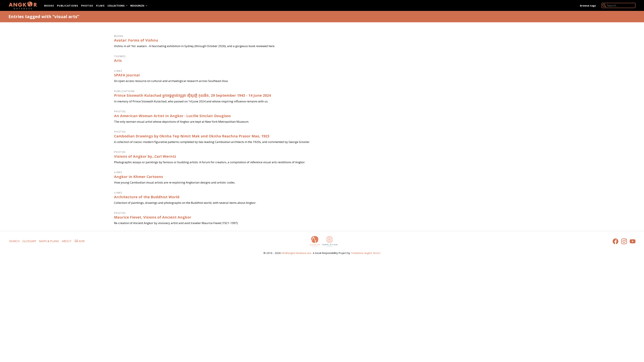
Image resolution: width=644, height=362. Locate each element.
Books (49, 5)
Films (100, 5)
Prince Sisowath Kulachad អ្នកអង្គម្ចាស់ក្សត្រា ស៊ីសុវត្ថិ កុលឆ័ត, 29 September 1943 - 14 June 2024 (192, 95)
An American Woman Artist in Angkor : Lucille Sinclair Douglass (172, 115)
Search (14, 241)
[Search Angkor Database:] (604, 6)
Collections (116, 5)
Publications (67, 5)
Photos (87, 5)
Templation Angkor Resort (366, 253)
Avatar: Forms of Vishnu (136, 40)
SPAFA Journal (127, 75)
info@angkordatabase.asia (296, 253)
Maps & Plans (49, 241)
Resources (137, 5)
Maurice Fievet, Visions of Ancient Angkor (152, 217)
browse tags (588, 5)
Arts (118, 60)
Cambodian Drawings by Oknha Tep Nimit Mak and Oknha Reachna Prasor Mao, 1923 (191, 136)
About (67, 241)
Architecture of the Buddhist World (146, 196)
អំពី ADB (79, 241)
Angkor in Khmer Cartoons (138, 176)
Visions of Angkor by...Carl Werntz (145, 156)
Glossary (29, 241)
